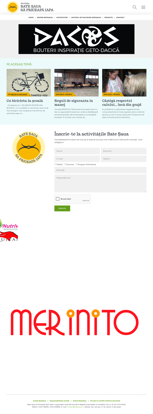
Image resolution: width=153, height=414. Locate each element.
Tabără (59, 164)
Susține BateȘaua (80, 401)
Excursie (70, 164)
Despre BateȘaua (45, 17)
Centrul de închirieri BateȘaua (86, 17)
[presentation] (72, 199)
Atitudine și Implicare (17, 94)
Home (31, 17)
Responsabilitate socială (59, 401)
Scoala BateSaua (39, 401)
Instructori (62, 17)
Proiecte (108, 17)
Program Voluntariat (87, 164)
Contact (120, 17)
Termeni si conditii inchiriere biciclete (105, 401)
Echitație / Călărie (64, 94)
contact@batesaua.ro (75, 407)
